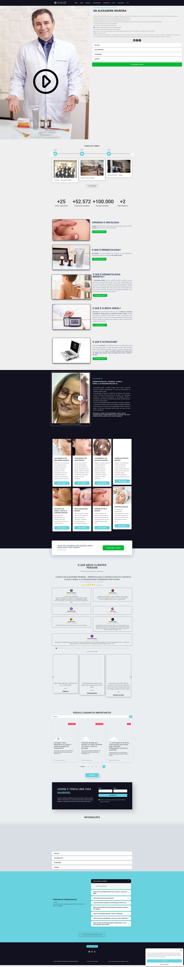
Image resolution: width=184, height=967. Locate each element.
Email (114, 788)
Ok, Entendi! (164, 961)
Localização (121, 2)
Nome (100, 788)
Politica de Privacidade (92, 961)
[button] (181, 950)
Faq (128, 2)
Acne (129, 724)
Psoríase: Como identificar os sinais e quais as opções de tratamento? (62, 745)
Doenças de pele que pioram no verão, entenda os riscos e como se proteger (91, 745)
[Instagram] (137, 40)
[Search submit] (130, 716)
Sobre (81, 2)
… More (119, 629)
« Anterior (82, 766)
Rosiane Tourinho (71, 592)
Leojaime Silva (71, 621)
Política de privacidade (164, 964)
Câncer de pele (72, 724)
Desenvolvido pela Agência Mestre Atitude (119, 961)
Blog (114, 2)
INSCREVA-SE (112, 795)
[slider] (80, 398)
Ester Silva (112, 611)
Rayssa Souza (112, 592)
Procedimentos (96, 2)
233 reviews (99, 585)
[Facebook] (134, 40)
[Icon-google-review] (140, 40)
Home (76, 2)
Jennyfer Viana (113, 621)
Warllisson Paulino (92, 638)
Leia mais (92, 775)
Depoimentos (106, 2)
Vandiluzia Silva (71, 611)
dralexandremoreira (60, 760)
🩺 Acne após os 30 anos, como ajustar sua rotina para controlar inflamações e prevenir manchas (119, 746)
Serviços (88, 2)
